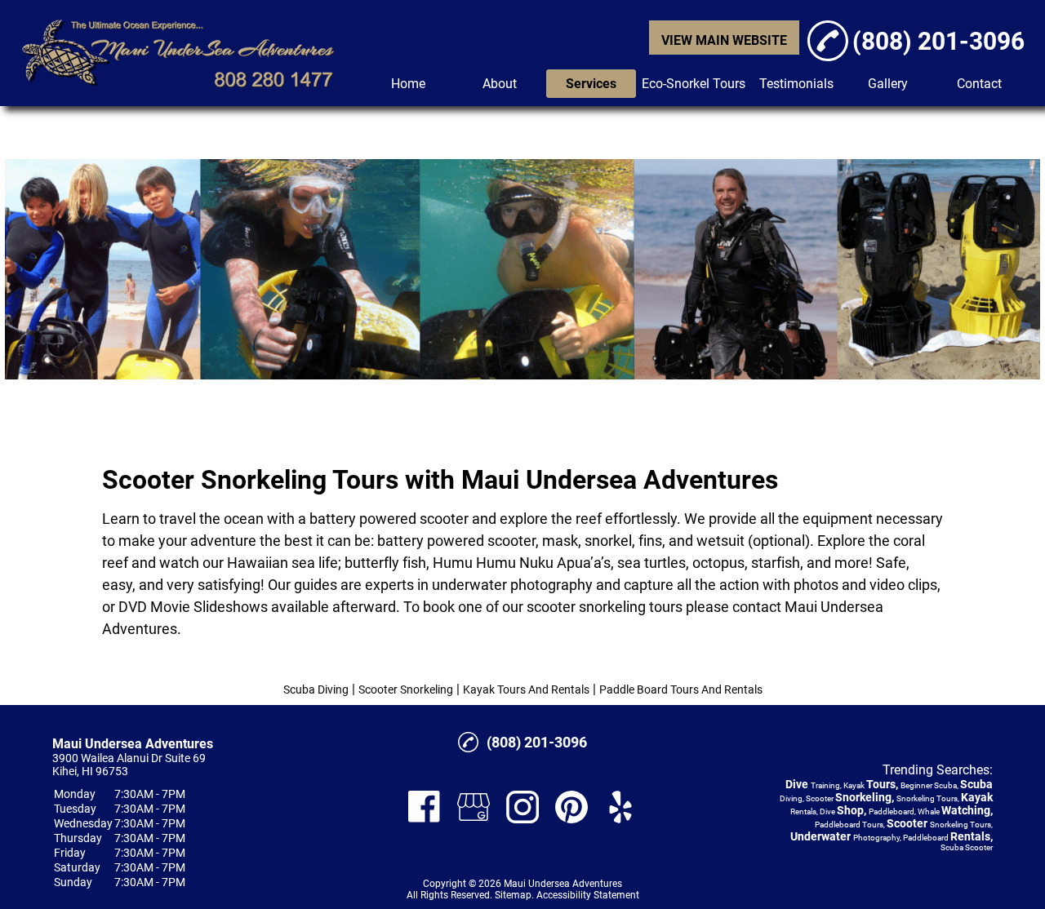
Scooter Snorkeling (405, 689)
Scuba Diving (316, 689)
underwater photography (512, 584)
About (499, 83)
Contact (979, 83)
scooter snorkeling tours (605, 606)
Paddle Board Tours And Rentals (681, 689)
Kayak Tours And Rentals (526, 689)
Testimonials (796, 83)
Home (408, 83)
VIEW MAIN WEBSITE (724, 40)
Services (591, 83)
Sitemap (513, 895)
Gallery (888, 83)
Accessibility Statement (587, 895)
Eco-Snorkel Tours (693, 83)
